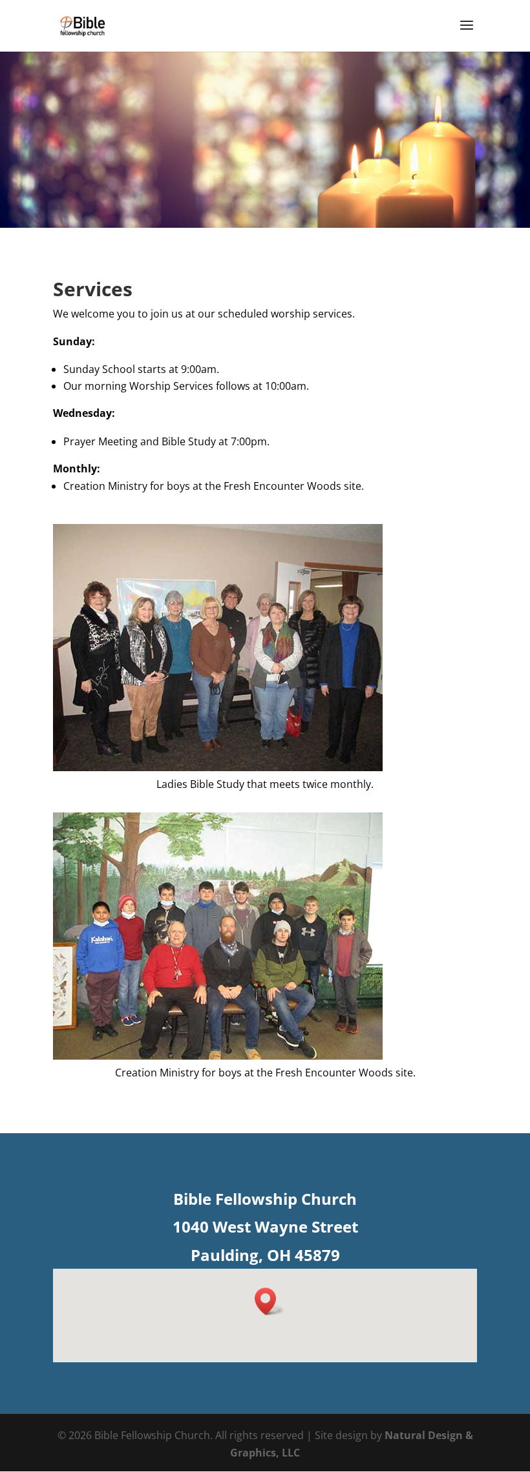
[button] (269, 1301)
